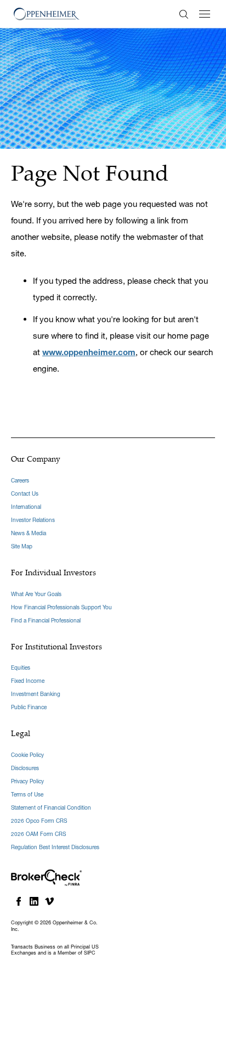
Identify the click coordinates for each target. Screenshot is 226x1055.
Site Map (21, 546)
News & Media (28, 533)
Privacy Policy (27, 781)
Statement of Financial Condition (51, 807)
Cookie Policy (27, 755)
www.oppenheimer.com (88, 352)
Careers (20, 480)
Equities (20, 667)
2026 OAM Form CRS (38, 834)
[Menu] (205, 14)
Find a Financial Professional (46, 620)
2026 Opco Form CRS (39, 820)
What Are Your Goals (36, 594)
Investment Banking (35, 694)
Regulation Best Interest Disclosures (55, 847)
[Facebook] (18, 901)
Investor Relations (33, 520)
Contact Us (24, 493)
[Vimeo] (49, 901)
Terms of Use (27, 794)
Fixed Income (27, 680)
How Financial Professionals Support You (61, 607)
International (26, 506)
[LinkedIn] (34, 901)
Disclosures (25, 768)
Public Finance (29, 707)
